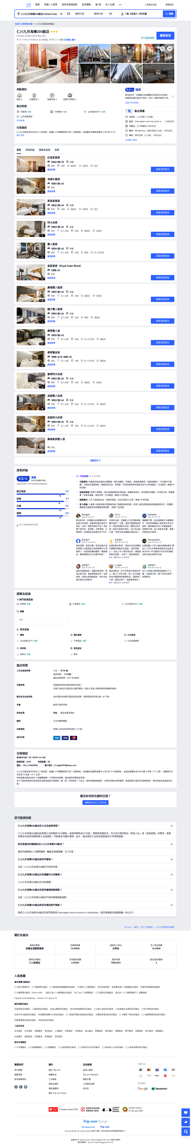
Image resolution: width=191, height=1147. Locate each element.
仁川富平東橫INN (22, 987)
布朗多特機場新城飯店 (150, 987)
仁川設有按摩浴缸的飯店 (136, 1047)
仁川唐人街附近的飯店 (103, 1009)
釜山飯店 (89, 1031)
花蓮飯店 (38, 1036)
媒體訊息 (52, 1074)
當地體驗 (86, 4)
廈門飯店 (129, 1031)
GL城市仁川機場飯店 (86, 987)
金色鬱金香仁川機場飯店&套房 (125, 987)
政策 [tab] (57, 150)
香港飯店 (48, 1036)
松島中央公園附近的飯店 (25, 1014)
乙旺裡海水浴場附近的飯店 (127, 1009)
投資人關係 (88, 1070)
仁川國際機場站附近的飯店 (153, 1014)
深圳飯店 (59, 1036)
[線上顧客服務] (185, 1131)
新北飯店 (149, 1031)
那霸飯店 (119, 1031)
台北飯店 (18, 1031)
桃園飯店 (159, 1031)
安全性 (86, 1088)
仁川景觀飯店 (50, 1047)
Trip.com (128, 927)
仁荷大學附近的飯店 (150, 1009)
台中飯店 (28, 1031)
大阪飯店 (79, 1031)
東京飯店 (48, 1031)
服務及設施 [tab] (44, 150)
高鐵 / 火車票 (50, 4)
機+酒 (98, 4)
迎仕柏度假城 (103, 987)
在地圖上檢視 (131, 140)
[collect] (185, 1112)
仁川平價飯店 (20, 1047)
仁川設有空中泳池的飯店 (89, 1047)
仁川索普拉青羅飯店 (104, 992)
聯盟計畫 (87, 1079)
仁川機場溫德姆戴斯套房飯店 (62, 987)
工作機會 (52, 1079)
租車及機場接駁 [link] (69, 4)
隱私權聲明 (53, 1088)
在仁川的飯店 (147, 927)
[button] (120, 4)
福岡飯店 (28, 1036)
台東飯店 (18, 1036)
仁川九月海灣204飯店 (33, 32)
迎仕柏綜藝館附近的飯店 (81, 1009)
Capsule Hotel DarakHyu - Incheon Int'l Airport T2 (35, 998)
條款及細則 (53, 1084)
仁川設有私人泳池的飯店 (112, 1047)
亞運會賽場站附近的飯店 (25, 1020)
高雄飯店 (38, 1031)
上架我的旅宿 (89, 1084)
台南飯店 (69, 1031)
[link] (150, 4)
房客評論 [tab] (30, 150)
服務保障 (18, 1074)
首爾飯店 (99, 1031)
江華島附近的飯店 (40, 1009)
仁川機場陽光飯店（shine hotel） (29, 992)
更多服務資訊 (20, 1079)
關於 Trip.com (54, 1070)
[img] (47, 63)
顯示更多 (20, 135)
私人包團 (110, 4)
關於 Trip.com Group (57, 1093)
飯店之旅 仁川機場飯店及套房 (59, 992)
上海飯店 (59, 1031)
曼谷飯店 (109, 1031)
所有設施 (20, 120)
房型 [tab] (19, 150)
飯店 (136, 927)
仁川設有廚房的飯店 (67, 1047)
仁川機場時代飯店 (39, 987)
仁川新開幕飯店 (35, 1047)
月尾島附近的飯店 (22, 1009)
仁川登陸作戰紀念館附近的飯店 (79, 1014)
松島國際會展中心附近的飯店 (51, 1014)
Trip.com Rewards (90, 1074)
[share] (185, 1122)
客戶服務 (18, 1070)
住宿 (28, 4)
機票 (37, 4)
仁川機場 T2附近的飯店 (129, 1014)
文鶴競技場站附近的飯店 (106, 1014)
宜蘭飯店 (139, 1031)
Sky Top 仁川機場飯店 (83, 992)
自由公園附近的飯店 (59, 1009)
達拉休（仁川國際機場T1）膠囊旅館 (131, 992)
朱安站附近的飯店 (46, 1020)
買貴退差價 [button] (149, 38)
